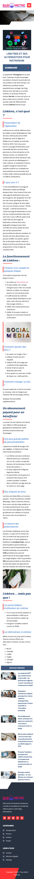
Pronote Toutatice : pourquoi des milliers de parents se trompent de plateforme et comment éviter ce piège (25, 759)
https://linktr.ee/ (22, 282)
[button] (29, 5)
